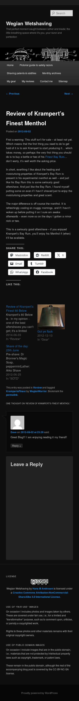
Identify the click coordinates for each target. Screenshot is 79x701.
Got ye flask (45, 331)
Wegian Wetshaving (29, 23)
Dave (14, 432)
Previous (12, 93)
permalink (12, 395)
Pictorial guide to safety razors (36, 65)
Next (68, 93)
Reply (16, 445)
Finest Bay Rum (54, 157)
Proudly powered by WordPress (39, 693)
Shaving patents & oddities (21, 73)
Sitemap (63, 81)
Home (10, 65)
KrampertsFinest (16, 391)
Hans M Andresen (42, 588)
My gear (11, 81)
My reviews (28, 81)
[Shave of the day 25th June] (21, 362)
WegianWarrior (38, 391)
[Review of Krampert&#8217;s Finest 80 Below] (21, 322)
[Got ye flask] (51, 316)
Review (37, 387)
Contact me (46, 81)
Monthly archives (51, 73)
